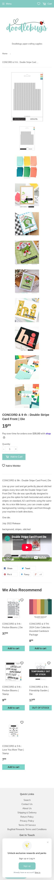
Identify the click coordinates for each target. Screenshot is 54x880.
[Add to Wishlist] (22, 600)
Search (27, 800)
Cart (49, 3)
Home (4, 53)
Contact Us (27, 804)
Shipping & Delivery (27, 812)
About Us (27, 808)
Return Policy (27, 816)
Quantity (6, 444)
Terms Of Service (27, 825)
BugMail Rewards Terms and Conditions (27, 829)
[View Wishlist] (39, 4)
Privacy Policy (27, 821)
